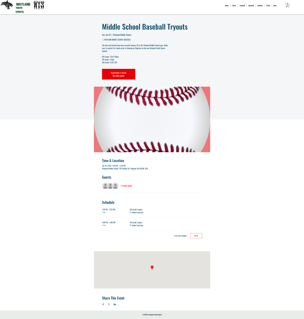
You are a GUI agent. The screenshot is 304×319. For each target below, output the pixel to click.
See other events (118, 75)
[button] (287, 5)
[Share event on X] (109, 304)
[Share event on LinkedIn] (115, 304)
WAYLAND (23, 4)
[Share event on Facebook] (103, 304)
